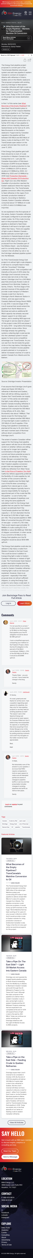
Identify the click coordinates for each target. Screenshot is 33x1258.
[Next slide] (31, 55)
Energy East (13, 824)
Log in (8, 603)
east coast (22, 821)
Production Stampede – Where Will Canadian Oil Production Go (15, 178)
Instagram (5, 1217)
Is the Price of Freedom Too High (17, 471)
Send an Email (6, 1200)
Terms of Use (6, 1245)
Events (4, 1232)
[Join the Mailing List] (29, 60)
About (3, 1237)
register (14, 804)
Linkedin (4, 1215)
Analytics (4, 1230)
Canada (4, 821)
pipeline (17, 827)
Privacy (4, 1242)
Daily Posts (5, 1227)
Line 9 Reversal (23, 824)
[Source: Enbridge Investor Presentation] (16, 378)
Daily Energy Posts (8, 22)
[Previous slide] (28, 55)
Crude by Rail (13, 821)
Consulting (5, 1235)
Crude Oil (6, 49)
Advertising (5, 1240)
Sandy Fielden (16, 46)
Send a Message (10, 1157)
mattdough (26, 692)
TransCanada (26, 827)
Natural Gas (5, 827)
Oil (12, 827)
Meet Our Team (9, 1151)
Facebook (5, 1212)
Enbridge (5, 824)
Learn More (24, 603)
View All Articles (16, 1122)
